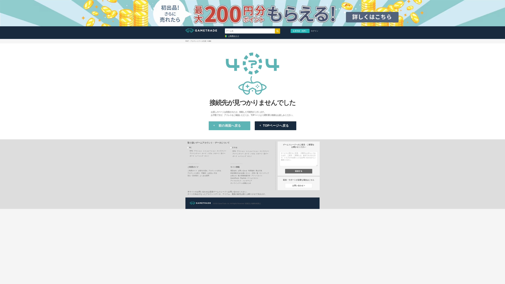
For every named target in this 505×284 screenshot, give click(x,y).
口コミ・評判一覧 (252, 173)
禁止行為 (259, 171)
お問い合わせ (242, 171)
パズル (210, 153)
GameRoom (234, 178)
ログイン (314, 31)
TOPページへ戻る (276, 125)
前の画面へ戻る (230, 125)
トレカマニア (247, 181)
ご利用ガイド (233, 36)
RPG (191, 151)
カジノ (206, 156)
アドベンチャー (195, 153)
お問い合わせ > (298, 185)
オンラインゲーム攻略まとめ (240, 183)
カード (204, 153)
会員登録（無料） (300, 31)
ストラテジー (221, 151)
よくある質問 (204, 176)
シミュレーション (209, 151)
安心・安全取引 (193, 176)
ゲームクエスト (252, 178)
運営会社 (233, 171)
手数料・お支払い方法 (209, 173)
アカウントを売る (215, 171)
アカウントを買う (194, 173)
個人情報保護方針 (244, 176)
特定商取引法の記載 (237, 173)
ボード (192, 156)
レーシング (199, 156)
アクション (198, 151)
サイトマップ (264, 173)
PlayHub (243, 178)
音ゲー (223, 153)
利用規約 (251, 171)
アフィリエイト (256, 176)
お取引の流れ (203, 171)
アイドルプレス (235, 181)
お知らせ (233, 176)
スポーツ (216, 153)
